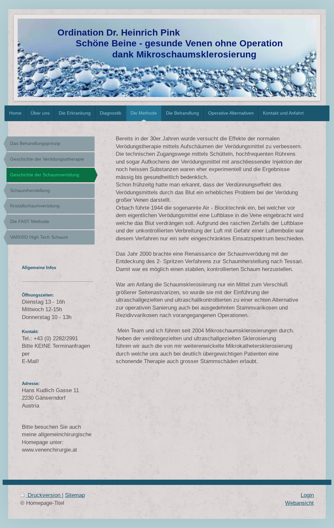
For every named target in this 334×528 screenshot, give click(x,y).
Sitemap (75, 495)
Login (307, 495)
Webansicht (299, 503)
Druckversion (44, 495)
